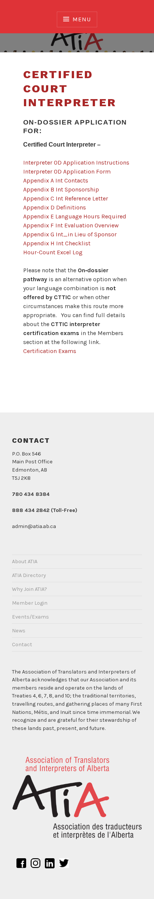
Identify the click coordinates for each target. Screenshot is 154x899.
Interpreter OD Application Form (67, 171)
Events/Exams (30, 617)
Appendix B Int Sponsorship (61, 189)
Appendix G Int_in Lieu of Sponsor (70, 234)
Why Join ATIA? (29, 589)
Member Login (29, 603)
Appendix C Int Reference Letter (65, 198)
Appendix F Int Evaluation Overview (71, 225)
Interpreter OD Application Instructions (76, 162)
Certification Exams (49, 351)
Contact (22, 644)
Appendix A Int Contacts (55, 180)
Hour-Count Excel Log (53, 252)
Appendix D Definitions (54, 207)
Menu (81, 19)
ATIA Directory (29, 575)
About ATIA (24, 561)
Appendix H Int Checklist (56, 243)
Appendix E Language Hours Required (74, 216)
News (18, 631)
